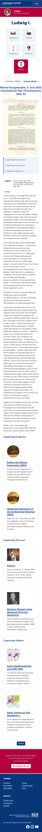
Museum (6, 783)
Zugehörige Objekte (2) (14, 171)
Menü (36, 3)
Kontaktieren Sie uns (21, 766)
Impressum (7, 803)
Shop (24, 788)
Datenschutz (8, 800)
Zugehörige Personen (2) (15, 165)
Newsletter (7, 788)
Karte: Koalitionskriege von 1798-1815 (19, 667)
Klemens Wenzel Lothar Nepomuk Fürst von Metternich (19, 612)
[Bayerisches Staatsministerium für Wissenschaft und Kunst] (21, 817)
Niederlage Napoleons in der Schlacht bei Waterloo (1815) (21, 511)
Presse (24, 783)
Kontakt (6, 806)
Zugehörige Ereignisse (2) (15, 160)
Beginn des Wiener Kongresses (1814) (17, 464)
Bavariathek (7, 785)
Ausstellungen (27, 785)
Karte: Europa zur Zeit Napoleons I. (18, 714)
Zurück (21, 743)
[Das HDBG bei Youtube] (37, 827)
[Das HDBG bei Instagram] (32, 827)
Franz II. (11, 565)
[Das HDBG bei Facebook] (28, 827)
